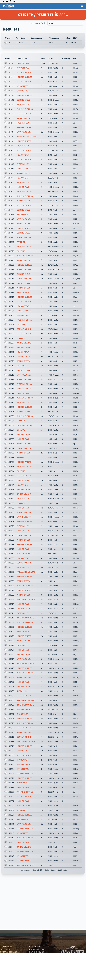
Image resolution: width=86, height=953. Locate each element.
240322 (11, 728)
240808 (11, 407)
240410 (11, 673)
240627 (11, 531)
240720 (11, 462)
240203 (11, 806)
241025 (11, 169)
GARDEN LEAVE (23, 283)
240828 (11, 338)
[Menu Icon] (82, 5)
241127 (10, 118)
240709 (11, 503)
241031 (11, 159)
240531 (11, 576)
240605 (11, 567)
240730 (11, 434)
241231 (11, 63)
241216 (11, 77)
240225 (11, 760)
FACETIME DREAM (24, 191)
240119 (11, 842)
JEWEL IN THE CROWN (27, 136)
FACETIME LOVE (24, 104)
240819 (11, 366)
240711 (10, 499)
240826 (11, 352)
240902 (11, 329)
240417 (11, 659)
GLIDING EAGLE (23, 91)
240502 (11, 631)
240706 (11, 508)
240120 (11, 833)
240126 (11, 824)
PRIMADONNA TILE (25, 773)
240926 (11, 260)
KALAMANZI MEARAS (26, 572)
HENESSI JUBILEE (24, 77)
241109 (11, 150)
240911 (11, 301)
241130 (11, 104)
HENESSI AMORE (24, 127)
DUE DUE (21, 251)
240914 (11, 283)
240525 (11, 586)
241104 (11, 155)
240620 (11, 540)
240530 (11, 581)
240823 (11, 361)
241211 (10, 81)
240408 (11, 677)
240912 (11, 292)
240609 (11, 558)
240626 (11, 535)
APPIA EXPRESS (23, 173)
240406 (11, 686)
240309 (11, 751)
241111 (10, 146)
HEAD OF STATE (24, 155)
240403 (11, 696)
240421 (11, 650)
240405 (11, 691)
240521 (11, 599)
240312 (11, 741)
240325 (11, 718)
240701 (11, 517)
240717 (11, 476)
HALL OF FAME (23, 63)
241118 (10, 136)
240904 (11, 311)
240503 (11, 627)
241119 (10, 132)
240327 (11, 714)
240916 (11, 269)
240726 (11, 444)
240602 (11, 572)
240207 (11, 792)
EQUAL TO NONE (24, 237)
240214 (11, 787)
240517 (11, 604)
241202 (11, 100)
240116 (11, 847)
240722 (11, 448)
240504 (11, 622)
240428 (11, 636)
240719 (11, 466)
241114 (10, 141)
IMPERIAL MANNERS (25, 618)
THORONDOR (22, 714)
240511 (11, 613)
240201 (11, 815)
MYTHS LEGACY (24, 517)
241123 (11, 123)
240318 (11, 737)
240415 (11, 668)
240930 (11, 237)
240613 (11, 549)
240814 (11, 393)
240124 (11, 828)
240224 (11, 769)
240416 (11, 663)
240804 (11, 411)
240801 (11, 421)
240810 (11, 402)
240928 (11, 256)
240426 (11, 641)
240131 (11, 819)
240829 (11, 334)
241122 (11, 127)
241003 (11, 219)
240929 (11, 242)
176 (9, 43)
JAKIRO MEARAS (24, 118)
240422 (11, 645)
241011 (10, 205)
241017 (10, 182)
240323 (11, 723)
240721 (11, 457)
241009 (11, 214)
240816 (11, 375)
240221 (11, 773)
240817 (11, 370)
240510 (11, 618)
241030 (11, 164)
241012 (11, 191)
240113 (11, 851)
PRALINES (21, 242)
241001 (11, 233)
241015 (11, 187)
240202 (11, 810)
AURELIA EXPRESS (25, 109)
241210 (11, 86)
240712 (11, 494)
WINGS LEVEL (23, 68)
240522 (11, 590)
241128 (11, 114)
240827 (11, 343)
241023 (11, 173)
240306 (11, 755)
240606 (11, 563)
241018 (11, 178)
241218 (11, 68)
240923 (11, 265)
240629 (11, 526)
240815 (11, 389)
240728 (11, 439)
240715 (11, 489)
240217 (11, 783)
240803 (11, 416)
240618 (11, 544)
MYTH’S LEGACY (24, 72)
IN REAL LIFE (22, 691)
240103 (11, 856)
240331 (11, 709)
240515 (11, 609)
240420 (11, 654)
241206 (11, 95)
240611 (11, 554)
